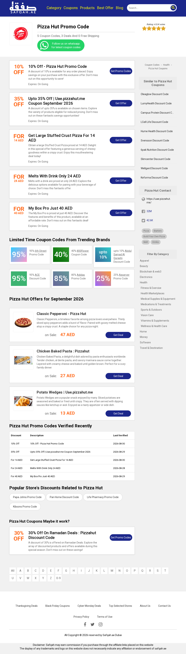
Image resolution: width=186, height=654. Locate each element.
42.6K (150, 220)
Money (144, 337)
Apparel (144, 260)
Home (143, 331)
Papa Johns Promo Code (27, 497)
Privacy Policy (81, 616)
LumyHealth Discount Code (156, 103)
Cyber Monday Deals (89, 605)
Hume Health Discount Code (157, 131)
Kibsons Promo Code (25, 506)
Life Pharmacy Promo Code (103, 497)
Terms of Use (104, 616)
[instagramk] (100, 624)
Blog (119, 8)
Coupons (71, 8)
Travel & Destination (151, 347)
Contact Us (164, 605)
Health (143, 282)
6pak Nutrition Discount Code (157, 149)
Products (87, 8)
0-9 (58, 578)
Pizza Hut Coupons (157, 68)
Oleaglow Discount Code (155, 94)
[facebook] (85, 624)
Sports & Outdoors (151, 309)
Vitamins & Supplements (155, 320)
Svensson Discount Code (155, 140)
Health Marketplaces (152, 293)
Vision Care (147, 315)
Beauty (144, 266)
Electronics (146, 277)
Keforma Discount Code (154, 177)
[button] (173, 7)
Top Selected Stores (120, 605)
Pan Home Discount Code (64, 497)
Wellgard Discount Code (154, 168)
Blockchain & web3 (150, 271)
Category (54, 8)
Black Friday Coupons (57, 605)
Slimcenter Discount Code (155, 159)
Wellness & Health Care (154, 326)
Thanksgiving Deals (26, 605)
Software (145, 342)
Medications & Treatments (156, 304)
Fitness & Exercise (151, 287)
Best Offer (105, 8)
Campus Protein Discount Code (158, 112)
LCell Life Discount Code (154, 122)
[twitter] (92, 624)
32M (149, 211)
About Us (145, 605)
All (12, 570)
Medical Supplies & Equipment (158, 298)
